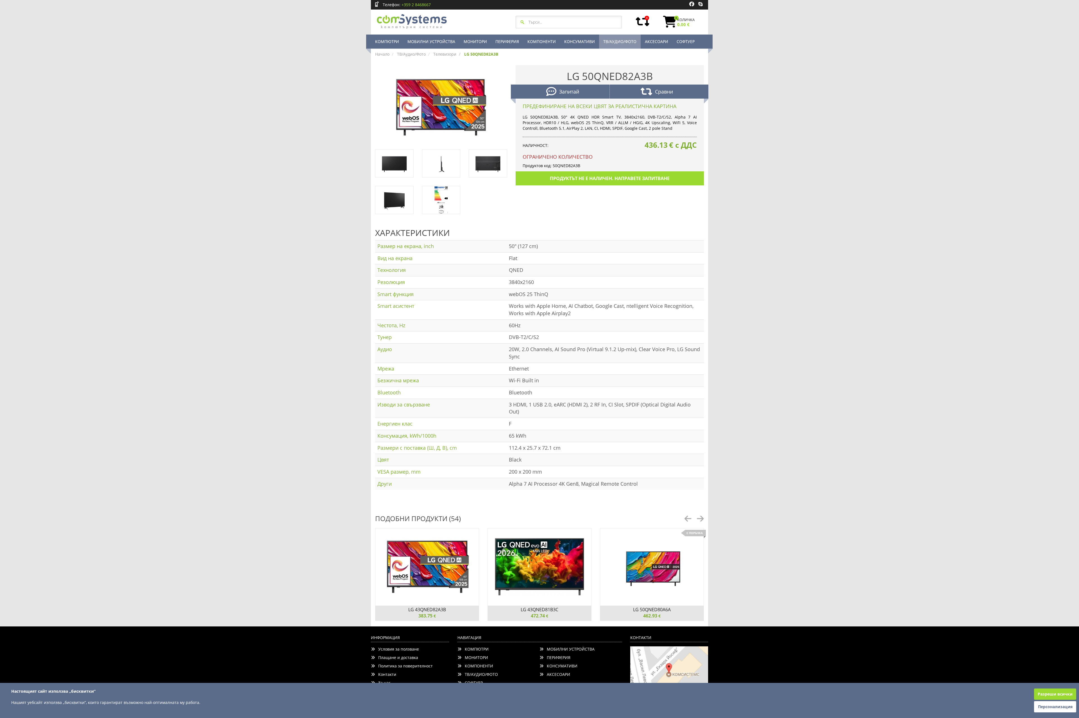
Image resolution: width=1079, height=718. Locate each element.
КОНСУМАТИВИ (579, 41)
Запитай (569, 91)
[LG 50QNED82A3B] (441, 107)
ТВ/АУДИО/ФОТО (619, 41)
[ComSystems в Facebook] (692, 4)
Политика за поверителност (404, 666)
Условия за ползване (397, 649)
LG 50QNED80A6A (652, 609)
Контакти (385, 674)
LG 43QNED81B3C (539, 609)
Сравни (664, 91)
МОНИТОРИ (475, 41)
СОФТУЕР (686, 41)
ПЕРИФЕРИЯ (507, 41)
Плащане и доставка (396, 657)
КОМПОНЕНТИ (541, 41)
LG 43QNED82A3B (427, 609)
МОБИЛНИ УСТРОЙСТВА (431, 41)
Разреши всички (1055, 694)
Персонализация (1055, 706)
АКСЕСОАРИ (656, 41)
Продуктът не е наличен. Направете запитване (610, 178)
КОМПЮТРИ (387, 41)
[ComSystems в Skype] (700, 4)
